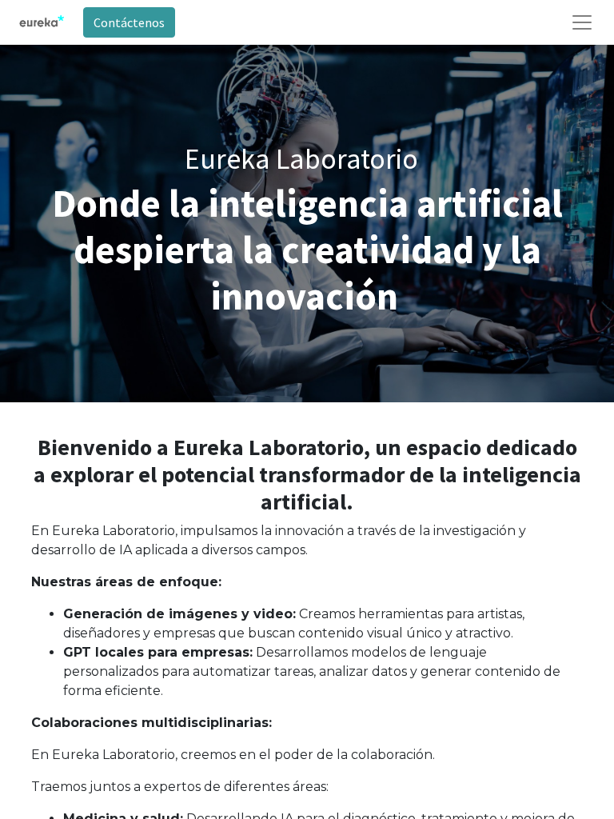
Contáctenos (129, 22)
